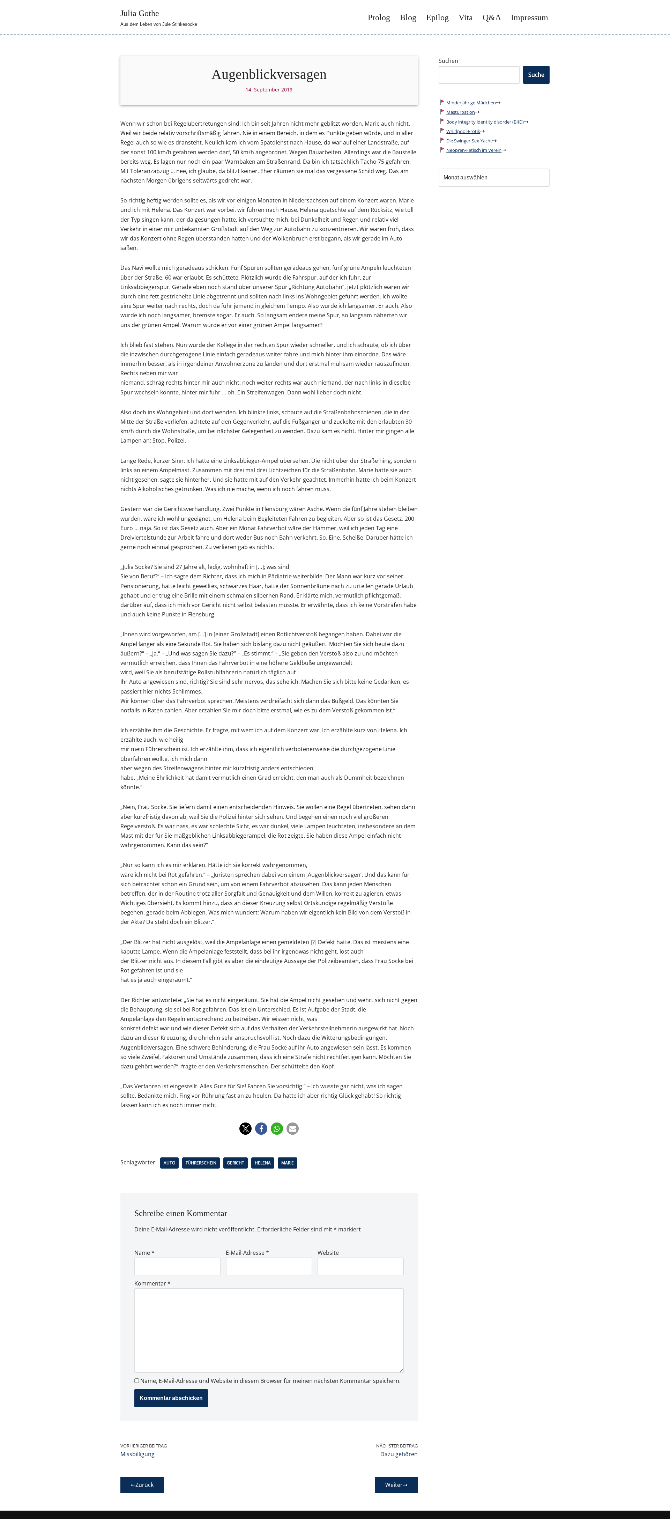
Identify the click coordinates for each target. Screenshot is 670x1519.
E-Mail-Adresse (247, 1253)
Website (328, 1253)
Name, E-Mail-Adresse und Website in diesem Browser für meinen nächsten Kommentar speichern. (270, 1381)
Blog (408, 17)
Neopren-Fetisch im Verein (473, 150)
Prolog (379, 17)
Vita (466, 17)
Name (144, 1253)
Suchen (448, 61)
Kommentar (152, 1283)
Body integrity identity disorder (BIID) (485, 122)
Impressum (529, 17)
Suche (536, 75)
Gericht (235, 1163)
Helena (263, 1163)
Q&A (492, 17)
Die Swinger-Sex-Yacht (469, 141)
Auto (169, 1163)
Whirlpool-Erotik (463, 131)
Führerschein (201, 1163)
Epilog (437, 17)
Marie (287, 1163)
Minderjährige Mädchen (471, 102)
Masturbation (460, 112)
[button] (245, 1128)
